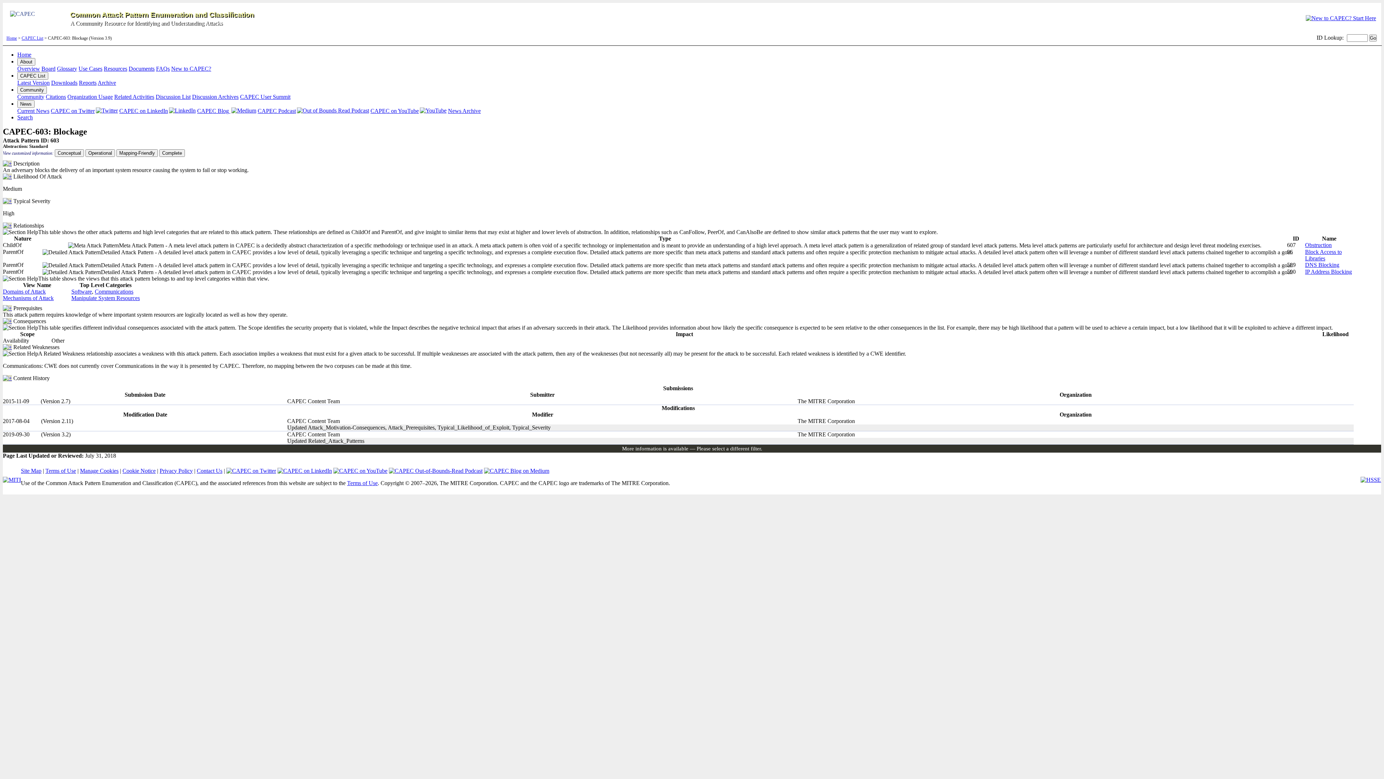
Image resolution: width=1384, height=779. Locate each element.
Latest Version (33, 83)
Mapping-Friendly (137, 153)
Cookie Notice (139, 471)
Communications (114, 292)
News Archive (464, 111)
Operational (100, 153)
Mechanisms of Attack (28, 298)
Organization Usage (90, 97)
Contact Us (209, 471)
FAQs (163, 69)
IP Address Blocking (1328, 272)
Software (81, 292)
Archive (107, 83)
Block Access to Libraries (1323, 255)
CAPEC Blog (213, 111)
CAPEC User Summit (265, 97)
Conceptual (69, 153)
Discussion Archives (215, 97)
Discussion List (173, 97)
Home (11, 38)
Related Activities (134, 97)
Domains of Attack (24, 292)
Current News (33, 111)
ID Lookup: (1330, 38)
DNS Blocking (1322, 265)
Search (25, 117)
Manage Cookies (99, 471)
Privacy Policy (176, 471)
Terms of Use (60, 471)
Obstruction (1318, 245)
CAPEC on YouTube (395, 111)
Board (48, 69)
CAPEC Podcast (277, 111)
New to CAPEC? (191, 69)
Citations (56, 97)
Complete (172, 153)
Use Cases (90, 69)
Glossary (67, 69)
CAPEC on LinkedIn (143, 111)
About (26, 62)
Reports (88, 83)
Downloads (64, 83)
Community (32, 90)
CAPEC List (32, 38)
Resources (115, 69)
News (26, 104)
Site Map (31, 471)
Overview (28, 69)
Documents (142, 69)
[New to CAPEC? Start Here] (1341, 18)
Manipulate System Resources (105, 298)
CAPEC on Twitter (73, 111)
